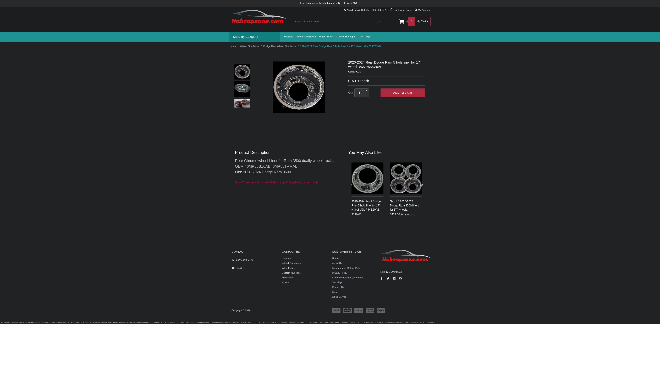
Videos (285, 282)
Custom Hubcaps (345, 36)
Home (232, 46)
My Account (424, 10)
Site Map (337, 282)
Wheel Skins (326, 36)
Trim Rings (364, 36)
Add (402, 92)
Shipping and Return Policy (346, 268)
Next (422, 185)
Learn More (352, 3)
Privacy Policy (339, 272)
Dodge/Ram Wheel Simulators (279, 46)
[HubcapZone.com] (258, 19)
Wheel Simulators (306, 36)
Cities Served (339, 296)
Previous (351, 185)
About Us (337, 263)
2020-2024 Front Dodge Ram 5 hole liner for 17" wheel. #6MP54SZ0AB (366, 205)
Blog (334, 292)
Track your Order (402, 10)
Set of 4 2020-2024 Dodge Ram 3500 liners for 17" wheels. (404, 205)
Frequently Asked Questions (347, 277)
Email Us (240, 268)
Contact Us (338, 287)
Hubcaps (288, 36)
